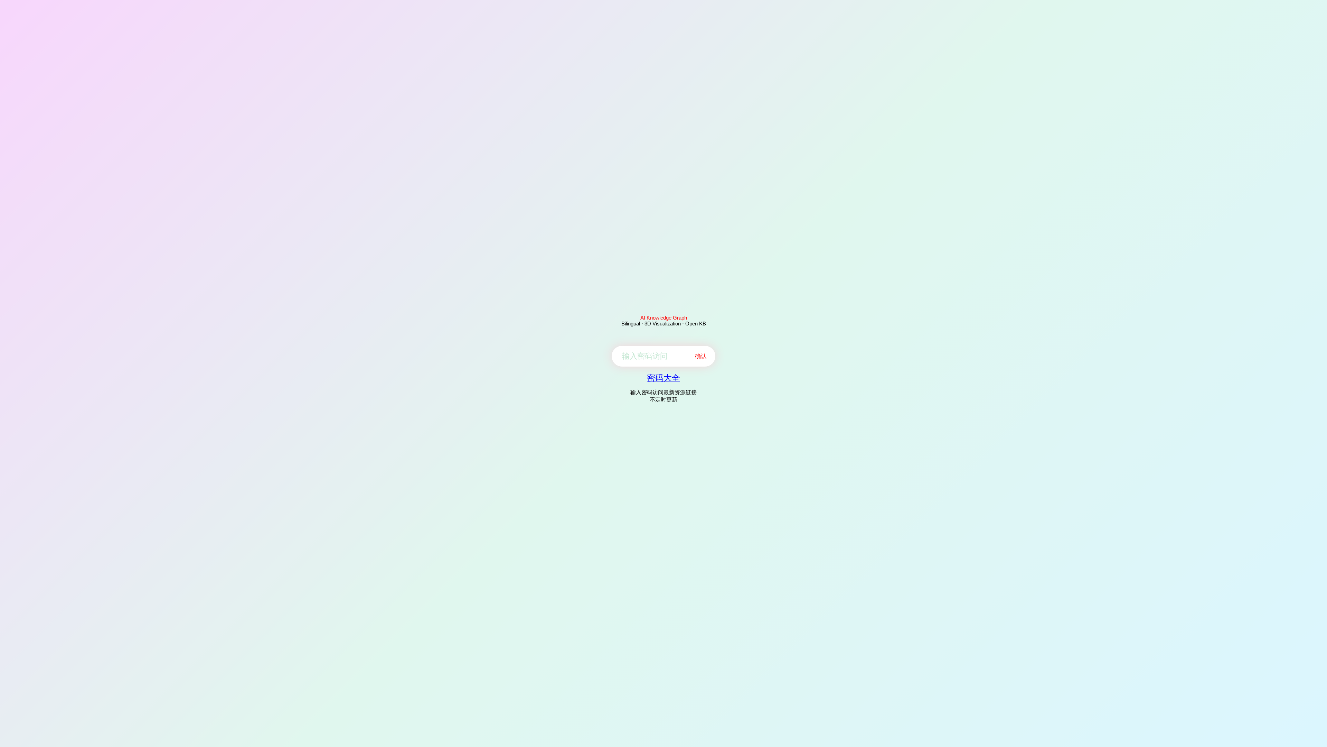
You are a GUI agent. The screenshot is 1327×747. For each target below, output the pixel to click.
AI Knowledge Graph (663, 318)
